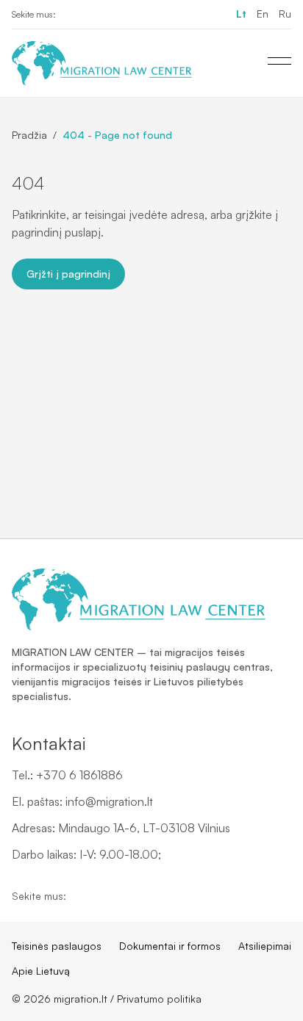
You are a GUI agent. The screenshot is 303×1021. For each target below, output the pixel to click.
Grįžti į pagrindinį (68, 273)
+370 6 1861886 (79, 775)
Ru (285, 13)
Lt (241, 13)
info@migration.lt (109, 801)
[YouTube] (94, 15)
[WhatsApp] (117, 15)
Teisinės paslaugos (56, 945)
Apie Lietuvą (41, 970)
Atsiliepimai (264, 945)
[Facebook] (70, 15)
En (262, 13)
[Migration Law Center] (102, 63)
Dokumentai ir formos (170, 945)
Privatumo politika (159, 998)
